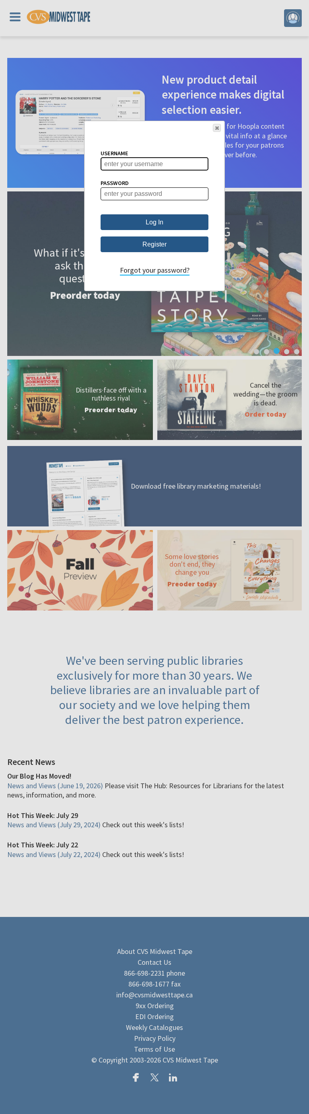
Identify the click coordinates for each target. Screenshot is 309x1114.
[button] (217, 128)
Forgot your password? (155, 270)
